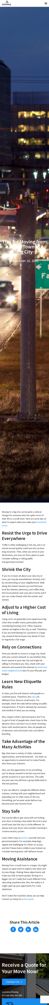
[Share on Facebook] (13, 929)
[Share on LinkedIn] (36, 929)
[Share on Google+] (28, 929)
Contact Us (12, 982)
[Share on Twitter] (20, 929)
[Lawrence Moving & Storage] (6, 3)
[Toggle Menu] (46, 3)
